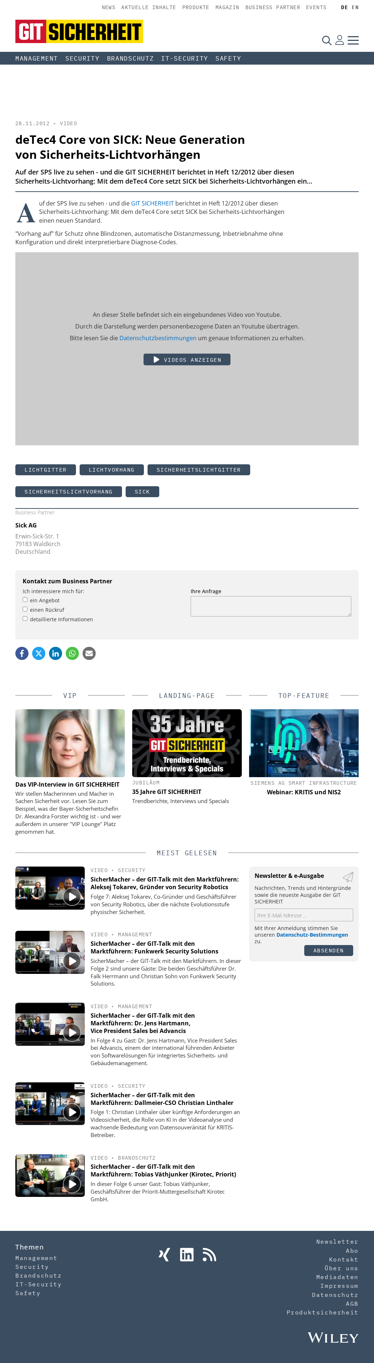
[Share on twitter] (38, 653)
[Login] (339, 40)
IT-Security (184, 58)
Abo (352, 1250)
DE (344, 7)
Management (36, 58)
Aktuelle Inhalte (148, 7)
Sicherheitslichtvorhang (68, 491)
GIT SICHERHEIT (152, 203)
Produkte (196, 7)
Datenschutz (335, 1294)
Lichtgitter (45, 469)
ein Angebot (45, 600)
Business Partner (272, 7)
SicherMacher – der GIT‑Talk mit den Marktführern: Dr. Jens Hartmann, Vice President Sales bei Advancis (143, 1023)
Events (316, 7)
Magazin (227, 7)
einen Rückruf (47, 609)
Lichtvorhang (112, 469)
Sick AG (26, 525)
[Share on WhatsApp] (72, 653)
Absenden (328, 950)
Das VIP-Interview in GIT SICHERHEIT (67, 784)
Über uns (342, 1268)
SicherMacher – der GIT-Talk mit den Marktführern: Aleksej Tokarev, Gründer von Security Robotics (165, 883)
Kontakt (344, 1259)
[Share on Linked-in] (55, 653)
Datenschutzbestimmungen (157, 338)
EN (355, 7)
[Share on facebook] (21, 653)
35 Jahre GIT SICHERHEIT (166, 792)
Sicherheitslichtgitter (199, 469)
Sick (142, 491)
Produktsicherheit (323, 1312)
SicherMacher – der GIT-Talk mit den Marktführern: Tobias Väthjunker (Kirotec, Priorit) (163, 1170)
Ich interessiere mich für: (53, 591)
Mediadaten (337, 1277)
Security (82, 58)
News (109, 7)
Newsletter (337, 1241)
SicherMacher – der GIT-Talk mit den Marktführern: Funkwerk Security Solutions (154, 947)
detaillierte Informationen (61, 619)
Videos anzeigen (190, 359)
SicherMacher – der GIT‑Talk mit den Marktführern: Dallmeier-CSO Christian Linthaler (162, 1099)
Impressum (339, 1285)
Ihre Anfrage (206, 591)
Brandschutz (130, 58)
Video (68, 123)
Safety (228, 58)
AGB (352, 1303)
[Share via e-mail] (89, 653)
